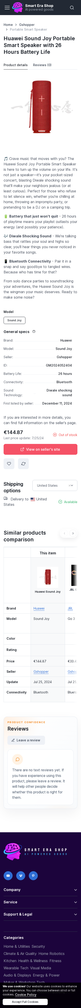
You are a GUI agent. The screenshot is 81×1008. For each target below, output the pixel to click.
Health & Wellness (33, 960)
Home (8, 25)
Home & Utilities (17, 946)
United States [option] (47, 486)
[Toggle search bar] (72, 7)
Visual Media (40, 968)
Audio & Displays (17, 975)
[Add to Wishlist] (9, 463)
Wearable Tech (16, 968)
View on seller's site (43, 449)
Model (9, 312)
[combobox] (54, 485)
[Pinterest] (33, 875)
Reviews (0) (42, 65)
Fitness (55, 960)
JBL (70, 608)
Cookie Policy (25, 995)
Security (38, 946)
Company (12, 889)
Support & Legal (18, 914)
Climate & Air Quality (20, 953)
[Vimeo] (20, 875)
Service (10, 902)
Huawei (39, 608)
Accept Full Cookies (25, 1002)
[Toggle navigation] (7, 8)
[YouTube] (8, 875)
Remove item (69, 485)
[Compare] (23, 463)
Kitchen (10, 960)
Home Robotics (51, 953)
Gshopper (26, 25)
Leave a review (28, 740)
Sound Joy (14, 320)
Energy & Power (46, 975)
